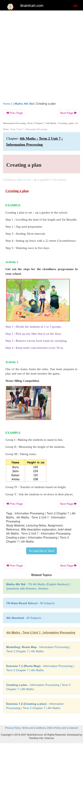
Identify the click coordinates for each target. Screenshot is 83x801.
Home (7, 103)
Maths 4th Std (24, 103)
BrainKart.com (31, 6)
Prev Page (16, 113)
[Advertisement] (41, 58)
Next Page (67, 113)
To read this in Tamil (41, 550)
